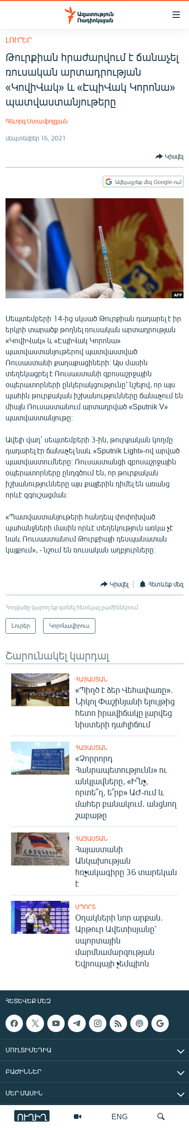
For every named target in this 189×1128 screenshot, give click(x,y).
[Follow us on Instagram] (97, 1023)
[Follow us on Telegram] (76, 1023)
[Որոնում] (161, 1116)
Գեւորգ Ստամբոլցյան (36, 121)
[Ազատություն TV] (77, 1116)
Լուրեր (19, 39)
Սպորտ (85, 906)
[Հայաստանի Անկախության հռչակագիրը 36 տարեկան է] (40, 849)
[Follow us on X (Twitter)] (35, 1023)
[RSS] (118, 1023)
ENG (119, 1116)
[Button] (169, 156)
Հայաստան (91, 679)
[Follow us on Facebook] (14, 1023)
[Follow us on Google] (160, 1023)
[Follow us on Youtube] (56, 1023)
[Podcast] (139, 1023)
